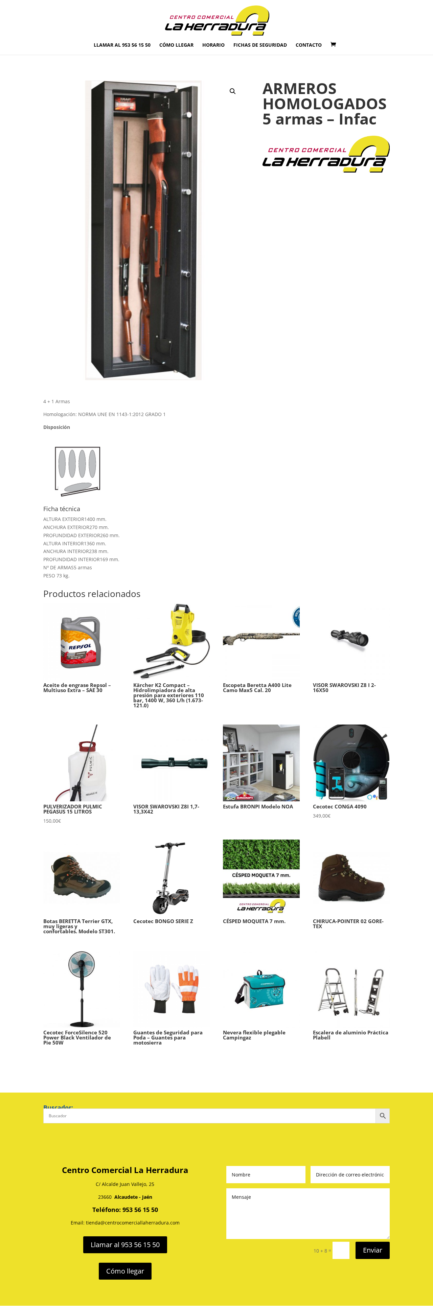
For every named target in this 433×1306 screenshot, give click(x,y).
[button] (233, 91)
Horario (213, 45)
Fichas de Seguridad (260, 45)
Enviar (372, 1250)
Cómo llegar (176, 45)
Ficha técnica (61, 509)
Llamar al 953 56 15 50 (122, 45)
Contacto (309, 45)
